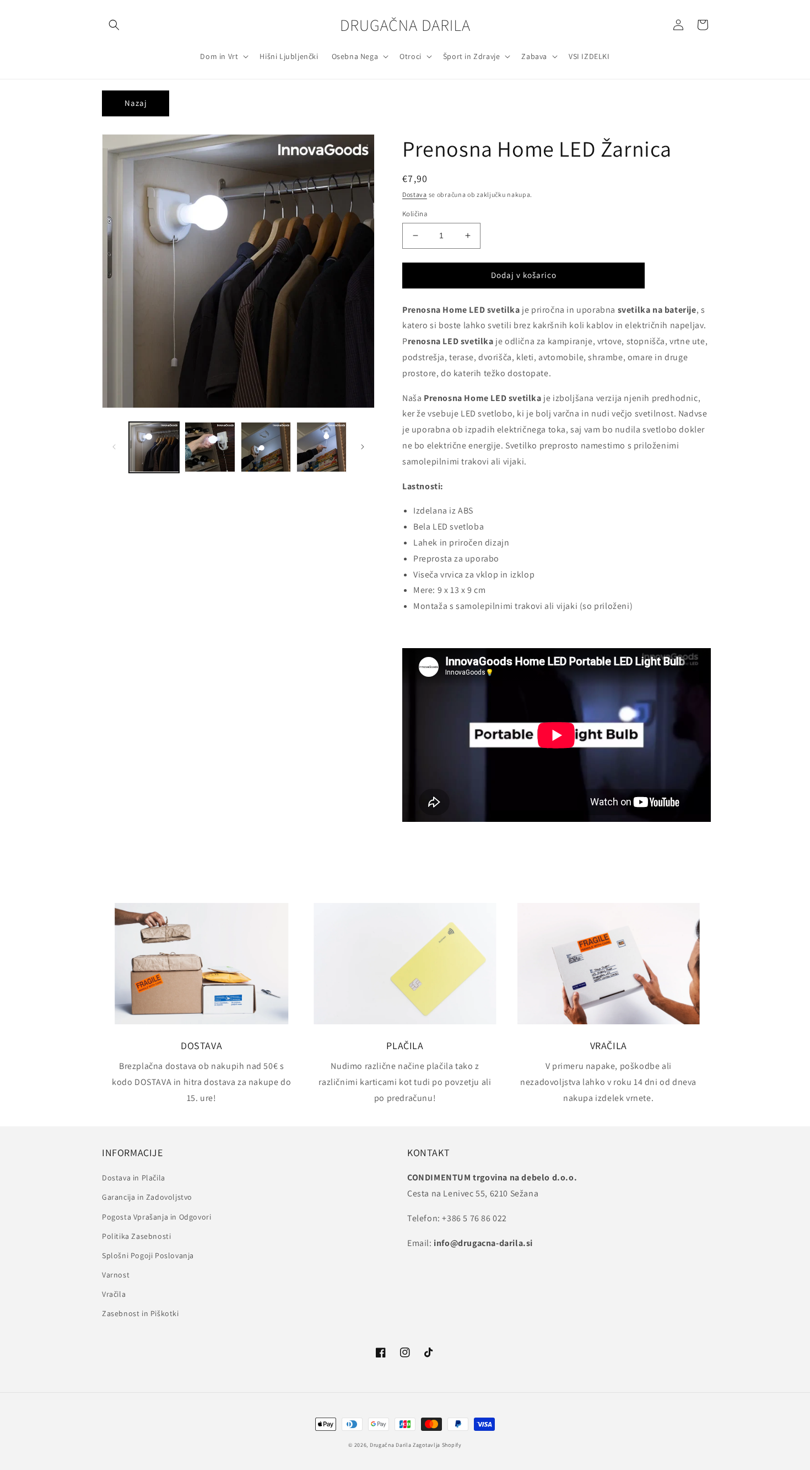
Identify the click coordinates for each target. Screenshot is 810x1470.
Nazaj (136, 103)
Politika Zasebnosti (136, 1236)
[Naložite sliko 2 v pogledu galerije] (210, 447)
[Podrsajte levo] (114, 447)
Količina (415, 213)
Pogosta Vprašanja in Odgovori (156, 1217)
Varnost (115, 1275)
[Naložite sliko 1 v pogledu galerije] (154, 447)
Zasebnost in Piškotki (140, 1313)
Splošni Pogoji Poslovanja (148, 1255)
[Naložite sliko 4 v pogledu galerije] (321, 447)
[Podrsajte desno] (362, 447)
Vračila (114, 1294)
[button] (114, 25)
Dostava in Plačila (133, 1178)
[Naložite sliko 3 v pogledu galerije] (266, 447)
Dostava (414, 194)
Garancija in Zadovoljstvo (147, 1197)
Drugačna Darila (391, 1444)
